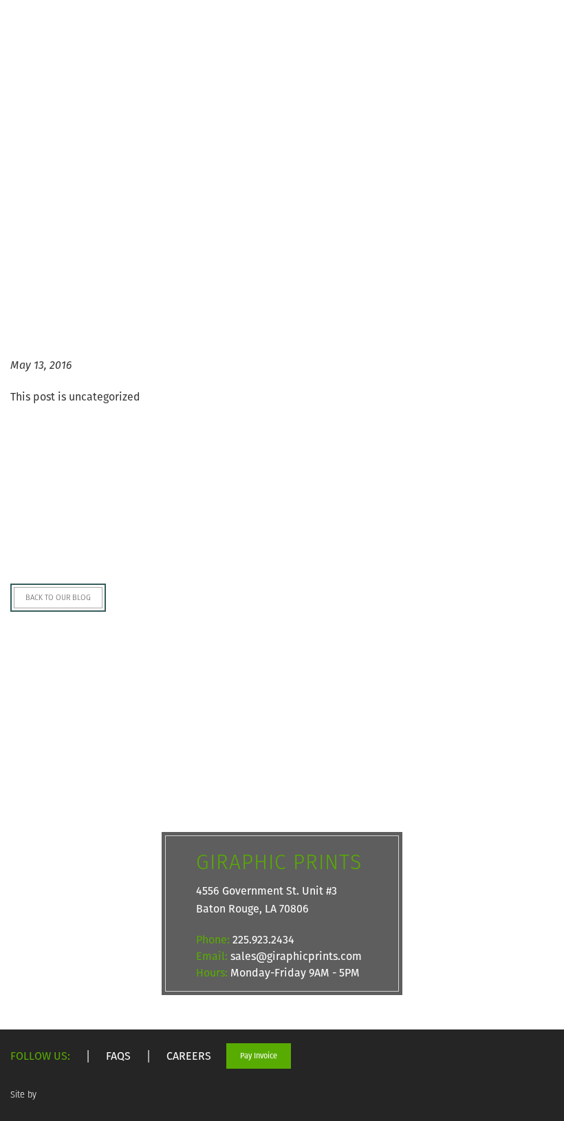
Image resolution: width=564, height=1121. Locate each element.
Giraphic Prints (48, 41)
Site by (24, 1094)
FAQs (118, 1056)
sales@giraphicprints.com (296, 956)
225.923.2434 (263, 940)
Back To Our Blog (58, 597)
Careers (188, 1056)
